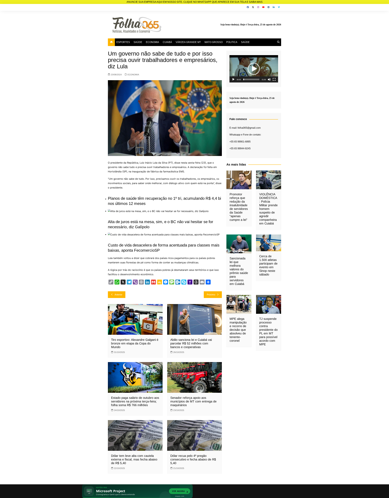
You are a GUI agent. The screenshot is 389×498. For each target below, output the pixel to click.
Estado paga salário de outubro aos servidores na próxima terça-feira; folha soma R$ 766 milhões (135, 401)
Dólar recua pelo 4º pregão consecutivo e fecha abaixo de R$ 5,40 (193, 459)
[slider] (251, 79)
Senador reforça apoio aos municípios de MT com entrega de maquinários (193, 401)
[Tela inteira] (274, 79)
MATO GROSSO (214, 42)
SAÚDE (138, 42)
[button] (254, 69)
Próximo (211, 294)
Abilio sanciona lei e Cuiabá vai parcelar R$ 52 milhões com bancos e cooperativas (191, 343)
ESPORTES (123, 42)
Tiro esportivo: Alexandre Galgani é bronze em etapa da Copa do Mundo (134, 343)
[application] (253, 68)
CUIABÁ (167, 42)
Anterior (118, 294)
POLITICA (231, 42)
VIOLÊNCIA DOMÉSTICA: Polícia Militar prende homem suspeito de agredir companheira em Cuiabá (268, 209)
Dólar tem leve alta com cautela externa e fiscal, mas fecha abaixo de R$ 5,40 (134, 459)
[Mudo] (269, 79)
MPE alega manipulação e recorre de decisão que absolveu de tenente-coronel (238, 329)
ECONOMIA (152, 42)
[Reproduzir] (233, 79)
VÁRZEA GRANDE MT (188, 42)
